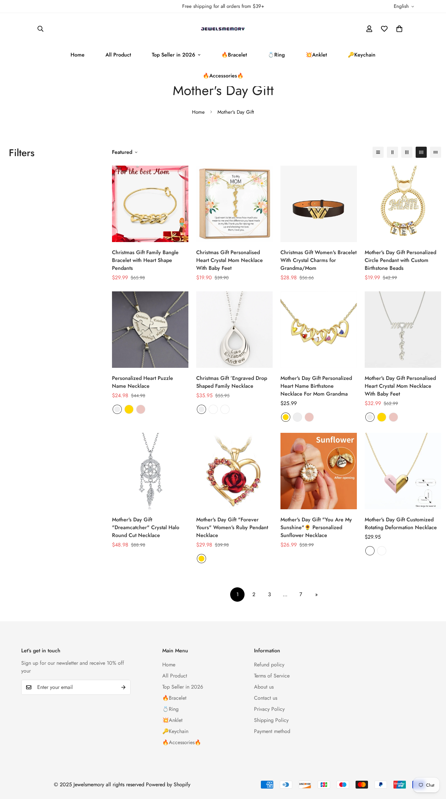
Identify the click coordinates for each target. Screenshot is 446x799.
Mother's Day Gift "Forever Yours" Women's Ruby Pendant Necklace (232, 527)
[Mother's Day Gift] (150, 471)
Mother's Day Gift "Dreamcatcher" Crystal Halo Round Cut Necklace (145, 527)
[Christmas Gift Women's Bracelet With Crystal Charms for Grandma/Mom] (318, 204)
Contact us (265, 698)
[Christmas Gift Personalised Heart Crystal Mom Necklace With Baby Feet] (234, 204)
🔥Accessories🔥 (223, 75)
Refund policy (269, 664)
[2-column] (392, 152)
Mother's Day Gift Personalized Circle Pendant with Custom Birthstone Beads (400, 260)
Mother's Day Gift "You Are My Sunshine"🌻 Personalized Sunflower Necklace (316, 527)
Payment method (272, 731)
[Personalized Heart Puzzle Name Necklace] (150, 329)
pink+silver (370, 550)
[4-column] (421, 152)
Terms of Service (272, 675)
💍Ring (276, 54)
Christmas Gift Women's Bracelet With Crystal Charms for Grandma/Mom (318, 260)
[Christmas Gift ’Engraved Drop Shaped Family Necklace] (234, 329)
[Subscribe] (123, 687)
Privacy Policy (269, 709)
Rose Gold (140, 409)
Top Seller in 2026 (173, 54)
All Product (118, 54)
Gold (129, 409)
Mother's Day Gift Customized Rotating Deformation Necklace (401, 523)
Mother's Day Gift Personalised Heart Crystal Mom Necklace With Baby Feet (400, 386)
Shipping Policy (271, 720)
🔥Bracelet (234, 54)
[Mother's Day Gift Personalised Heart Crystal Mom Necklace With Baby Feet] (403, 329)
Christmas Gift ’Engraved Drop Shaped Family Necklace (231, 382)
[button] (399, 28)
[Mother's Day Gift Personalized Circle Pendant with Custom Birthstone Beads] (403, 204)
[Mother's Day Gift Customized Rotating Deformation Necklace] (403, 471)
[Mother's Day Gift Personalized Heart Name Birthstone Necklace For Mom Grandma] (318, 329)
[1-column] (378, 152)
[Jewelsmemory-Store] (223, 28)
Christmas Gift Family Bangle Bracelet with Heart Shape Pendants (145, 260)
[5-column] (435, 152)
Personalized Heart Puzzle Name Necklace (142, 382)
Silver (117, 409)
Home (78, 54)
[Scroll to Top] (433, 763)
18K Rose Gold (225, 409)
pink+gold (381, 550)
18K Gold (213, 409)
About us (264, 687)
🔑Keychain (361, 54)
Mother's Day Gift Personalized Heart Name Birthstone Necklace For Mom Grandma (316, 386)
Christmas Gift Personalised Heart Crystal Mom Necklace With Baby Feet (229, 260)
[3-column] (406, 152)
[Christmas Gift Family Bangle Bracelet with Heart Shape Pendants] (150, 204)
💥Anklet (316, 54)
